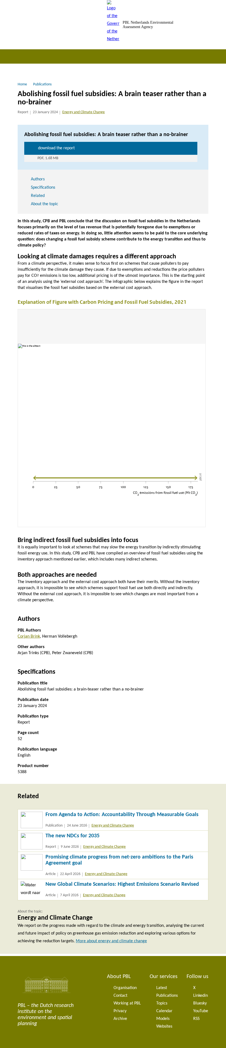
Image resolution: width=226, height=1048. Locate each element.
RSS (196, 1019)
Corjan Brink (29, 636)
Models (163, 1019)
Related (38, 196)
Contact (120, 995)
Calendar (164, 1011)
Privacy (120, 1011)
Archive (120, 1019)
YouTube (200, 1011)
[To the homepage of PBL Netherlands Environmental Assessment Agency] (113, 24)
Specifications (43, 187)
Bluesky (200, 1003)
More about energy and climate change (111, 941)
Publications (167, 995)
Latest (161, 988)
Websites (164, 1026)
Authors (38, 179)
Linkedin (200, 995)
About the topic (44, 204)
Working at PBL (127, 1003)
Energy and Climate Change (83, 112)
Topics (161, 1003)
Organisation (125, 988)
